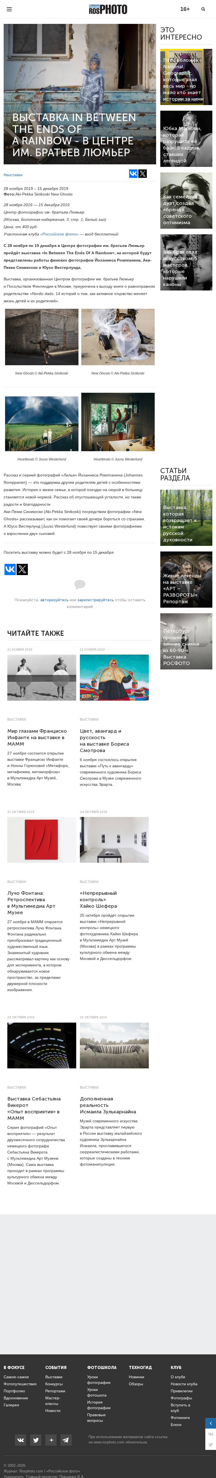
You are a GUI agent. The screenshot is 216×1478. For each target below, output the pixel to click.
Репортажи (55, 1391)
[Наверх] (208, 1459)
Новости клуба (184, 1384)
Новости (52, 1410)
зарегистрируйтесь (95, 600)
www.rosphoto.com (109, 1442)
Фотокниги (180, 1417)
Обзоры (136, 1384)
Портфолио (14, 1391)
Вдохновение (16, 1398)
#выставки (13, 174)
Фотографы (181, 1398)
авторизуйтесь (54, 600)
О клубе (178, 1377)
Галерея (11, 1405)
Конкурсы (54, 1384)
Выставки (16, 719)
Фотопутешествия (20, 1384)
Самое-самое (16, 1377)
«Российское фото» (59, 234)
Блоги (176, 1424)
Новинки (136, 1377)
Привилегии (182, 1391)
